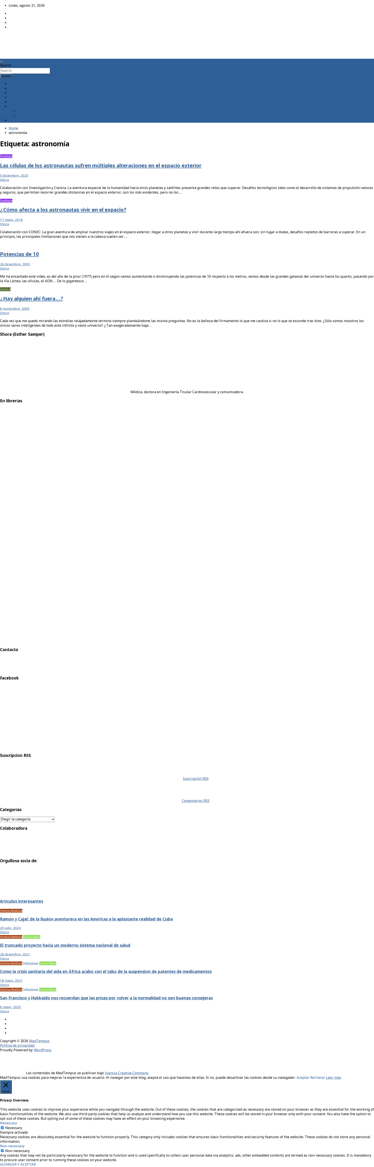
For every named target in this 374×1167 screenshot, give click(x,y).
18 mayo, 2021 (11, 981)
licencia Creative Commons (126, 1073)
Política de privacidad (17, 1045)
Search (5, 65)
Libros (14, 102)
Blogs (13, 97)
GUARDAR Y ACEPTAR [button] (18, 1164)
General (5, 289)
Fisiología (6, 156)
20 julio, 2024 (10, 928)
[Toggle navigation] (1, 62)
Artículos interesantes (21, 901)
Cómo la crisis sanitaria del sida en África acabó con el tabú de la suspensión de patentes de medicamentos (106, 972)
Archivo (15, 93)
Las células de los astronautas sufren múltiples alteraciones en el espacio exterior (101, 166)
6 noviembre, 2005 (14, 309)
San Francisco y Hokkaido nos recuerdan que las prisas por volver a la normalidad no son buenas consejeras (106, 998)
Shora (4, 180)
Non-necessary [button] (12, 1146)
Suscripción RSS (196, 779)
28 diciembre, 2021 (15, 954)
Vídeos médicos (10, 245)
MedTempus (15, 37)
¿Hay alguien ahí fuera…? (31, 299)
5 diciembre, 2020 (14, 176)
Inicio (13, 84)
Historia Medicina (11, 911)
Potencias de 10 (19, 254)
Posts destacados (22, 120)
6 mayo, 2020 (10, 1007)
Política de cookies (32, 116)
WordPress (43, 1050)
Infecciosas (30, 963)
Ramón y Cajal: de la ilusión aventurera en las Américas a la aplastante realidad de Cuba (86, 919)
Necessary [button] (8, 1123)
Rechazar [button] (317, 1078)
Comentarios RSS (196, 801)
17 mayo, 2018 (11, 220)
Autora (14, 88)
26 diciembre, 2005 (15, 264)
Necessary (13, 1128)
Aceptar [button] (303, 1078)
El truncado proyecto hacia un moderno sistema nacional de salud (65, 945)
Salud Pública (31, 937)
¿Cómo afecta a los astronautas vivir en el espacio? (63, 210)
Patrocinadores (29, 111)
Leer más (333, 1078)
